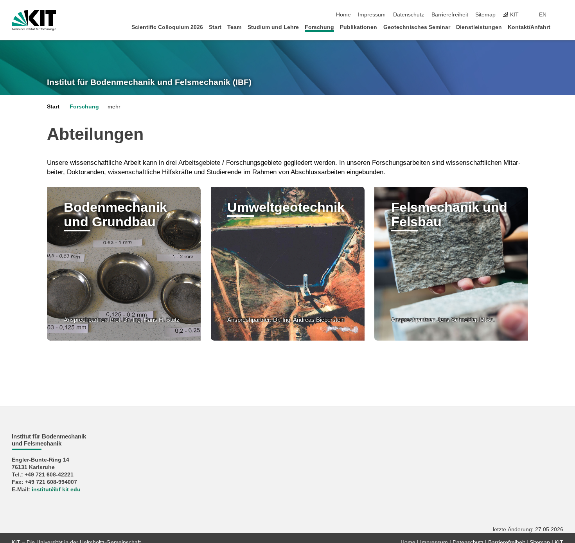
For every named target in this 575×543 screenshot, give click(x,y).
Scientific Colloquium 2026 (167, 27)
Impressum (372, 15)
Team (234, 27)
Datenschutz (408, 15)
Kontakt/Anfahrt (529, 27)
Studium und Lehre (273, 27)
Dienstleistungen (479, 27)
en (542, 15)
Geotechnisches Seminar (416, 27)
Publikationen (358, 27)
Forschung (319, 27)
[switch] (561, 15)
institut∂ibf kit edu (56, 489)
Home (343, 15)
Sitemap (485, 15)
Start (215, 27)
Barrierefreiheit (449, 15)
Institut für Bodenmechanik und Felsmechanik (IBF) (149, 82)
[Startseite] (561, 26)
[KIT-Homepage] (34, 20)
